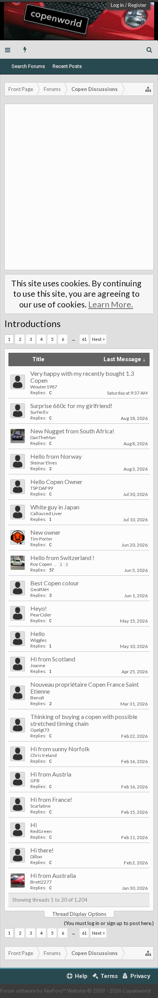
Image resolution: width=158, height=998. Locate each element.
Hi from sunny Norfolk (60, 748)
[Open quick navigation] (148, 89)
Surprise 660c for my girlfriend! (71, 405)
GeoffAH (39, 589)
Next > (98, 339)
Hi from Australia (53, 875)
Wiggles (38, 640)
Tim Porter (41, 539)
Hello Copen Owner (56, 481)
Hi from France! (51, 799)
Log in (117, 5)
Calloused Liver (46, 513)
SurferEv (39, 412)
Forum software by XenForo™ (33, 991)
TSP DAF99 (41, 488)
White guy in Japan (54, 507)
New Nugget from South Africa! (72, 431)
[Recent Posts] (25, 49)
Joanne (37, 665)
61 (84, 339)
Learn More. (110, 304)
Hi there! (42, 850)
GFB (35, 780)
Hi (33, 824)
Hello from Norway (56, 456)
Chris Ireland (43, 755)
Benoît (37, 698)
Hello (37, 633)
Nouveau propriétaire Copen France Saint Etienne (84, 688)
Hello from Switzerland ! (62, 557)
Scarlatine (40, 806)
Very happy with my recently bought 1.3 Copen (82, 377)
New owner (45, 532)
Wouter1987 (43, 387)
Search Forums (28, 66)
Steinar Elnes (43, 463)
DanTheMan (43, 437)
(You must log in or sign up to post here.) (109, 923)
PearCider (40, 615)
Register (137, 5)
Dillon (36, 856)
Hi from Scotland (52, 659)
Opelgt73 (39, 730)
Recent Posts (67, 66)
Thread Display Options (79, 914)
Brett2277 (41, 882)
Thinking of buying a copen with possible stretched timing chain (83, 720)
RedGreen (41, 831)
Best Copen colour (54, 583)
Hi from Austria (50, 774)
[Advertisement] (79, 187)
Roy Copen (41, 564)
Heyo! (38, 608)
